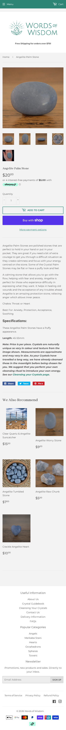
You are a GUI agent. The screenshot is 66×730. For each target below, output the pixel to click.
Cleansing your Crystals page (31, 374)
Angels (33, 633)
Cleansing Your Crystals (33, 608)
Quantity (8, 193)
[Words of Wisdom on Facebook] (54, 701)
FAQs (33, 621)
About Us (33, 599)
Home (6, 57)
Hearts (33, 642)
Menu (10, 4)
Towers (33, 655)
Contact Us (33, 612)
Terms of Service (13, 695)
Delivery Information (33, 616)
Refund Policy (51, 695)
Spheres (33, 651)
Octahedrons (33, 646)
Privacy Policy (32, 695)
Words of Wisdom (34, 711)
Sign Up (56, 679)
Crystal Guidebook (33, 603)
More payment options (33, 229)
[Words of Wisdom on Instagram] (60, 701)
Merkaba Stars (33, 637)
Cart (60, 4)
